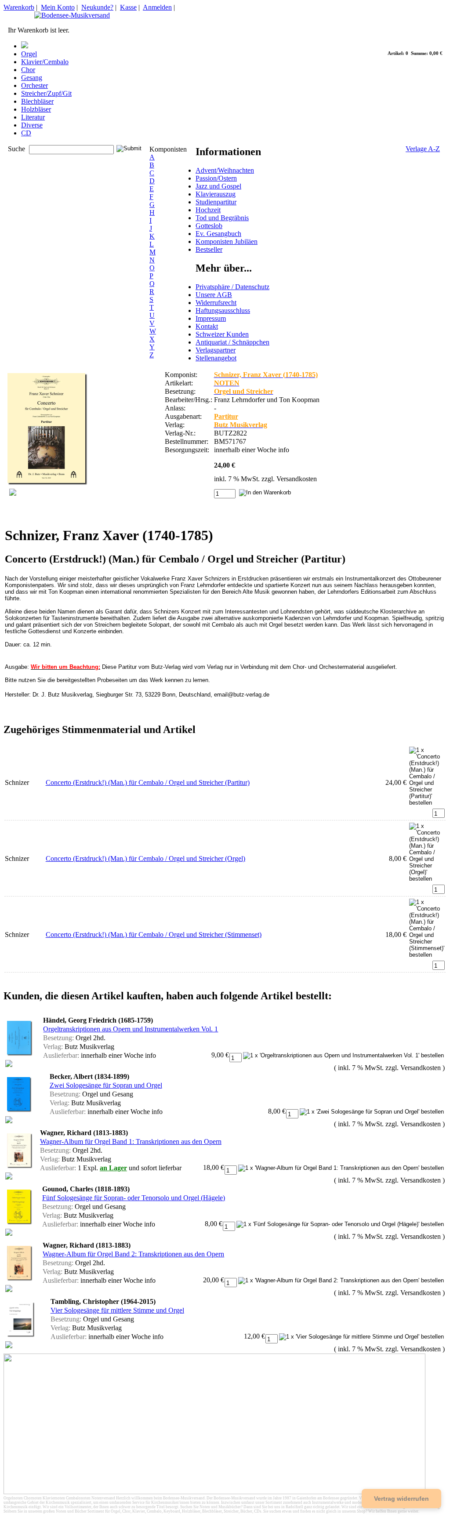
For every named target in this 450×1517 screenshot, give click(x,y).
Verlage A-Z (423, 148)
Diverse (32, 125)
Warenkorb (19, 7)
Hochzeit (208, 210)
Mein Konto (58, 7)
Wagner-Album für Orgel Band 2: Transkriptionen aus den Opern (133, 1254)
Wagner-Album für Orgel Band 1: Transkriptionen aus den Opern (130, 1141)
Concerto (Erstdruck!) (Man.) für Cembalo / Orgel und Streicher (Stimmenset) (153, 934)
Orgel (29, 54)
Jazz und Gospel (218, 186)
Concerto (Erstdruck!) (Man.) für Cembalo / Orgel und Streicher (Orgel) (145, 858)
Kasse (128, 7)
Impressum (211, 318)
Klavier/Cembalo (45, 61)
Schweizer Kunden (222, 334)
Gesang (31, 77)
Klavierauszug (216, 194)
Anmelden (157, 7)
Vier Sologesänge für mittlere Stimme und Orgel (117, 1310)
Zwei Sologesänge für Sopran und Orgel (106, 1085)
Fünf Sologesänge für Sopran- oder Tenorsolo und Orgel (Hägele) (133, 1197)
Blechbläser (37, 101)
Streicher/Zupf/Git (46, 93)
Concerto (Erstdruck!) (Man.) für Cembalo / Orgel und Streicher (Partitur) (148, 782)
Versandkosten (296, 479)
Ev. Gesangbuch (218, 233)
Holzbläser (36, 109)
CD (26, 133)
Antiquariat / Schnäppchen (232, 342)
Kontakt (207, 326)
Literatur (33, 117)
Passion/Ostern (216, 178)
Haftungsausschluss (223, 310)
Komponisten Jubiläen (227, 241)
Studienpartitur (216, 202)
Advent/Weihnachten (225, 170)
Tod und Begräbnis (222, 217)
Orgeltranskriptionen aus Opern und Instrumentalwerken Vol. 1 (130, 1029)
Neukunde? (97, 7)
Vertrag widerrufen (401, 1498)
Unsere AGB (214, 294)
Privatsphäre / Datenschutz (232, 286)
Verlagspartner (216, 350)
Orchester (34, 85)
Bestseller (209, 249)
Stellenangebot (216, 358)
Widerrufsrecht (216, 302)
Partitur (226, 416)
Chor (28, 69)
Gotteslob (209, 225)
